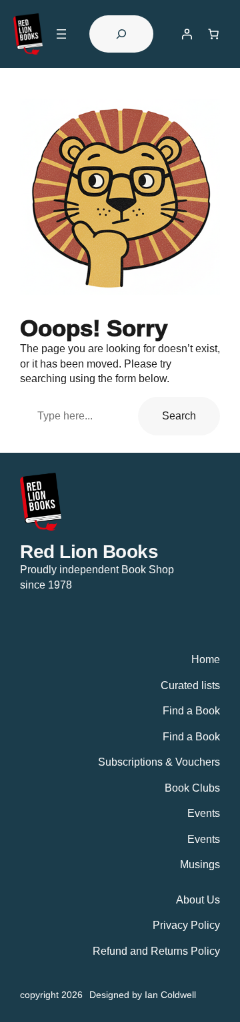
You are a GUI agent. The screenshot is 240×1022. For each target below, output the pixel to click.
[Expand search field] (121, 34)
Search (179, 415)
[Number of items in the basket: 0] (213, 34)
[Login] (186, 34)
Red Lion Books (89, 551)
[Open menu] (61, 34)
